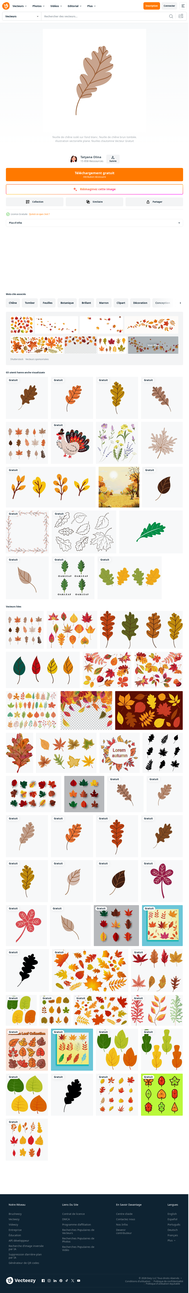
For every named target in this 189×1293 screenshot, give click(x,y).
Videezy (13, 1224)
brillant (86, 303)
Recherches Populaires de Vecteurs (77, 1231)
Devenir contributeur (121, 1231)
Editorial (73, 6)
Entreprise (14, 1230)
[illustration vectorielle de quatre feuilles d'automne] (162, 925)
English (169, 1214)
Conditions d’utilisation (135, 1281)
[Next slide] (174, 302)
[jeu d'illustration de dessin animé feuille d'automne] (162, 1095)
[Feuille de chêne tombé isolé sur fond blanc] (165, 794)
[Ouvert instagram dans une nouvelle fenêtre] (49, 1280)
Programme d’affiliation (75, 1224)
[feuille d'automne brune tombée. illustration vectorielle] (162, 487)
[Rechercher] (168, 16)
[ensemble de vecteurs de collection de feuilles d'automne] (27, 1050)
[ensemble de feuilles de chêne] (141, 630)
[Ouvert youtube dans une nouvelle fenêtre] (78, 1280)
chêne (13, 303)
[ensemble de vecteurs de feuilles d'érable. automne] (33, 794)
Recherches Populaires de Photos (77, 1240)
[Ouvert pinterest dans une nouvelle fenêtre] (60, 1280)
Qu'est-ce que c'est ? (39, 214)
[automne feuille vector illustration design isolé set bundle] (117, 1095)
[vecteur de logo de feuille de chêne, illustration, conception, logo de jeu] (73, 577)
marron (104, 303)
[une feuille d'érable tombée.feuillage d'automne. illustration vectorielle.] (162, 443)
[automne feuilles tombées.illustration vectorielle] (163, 753)
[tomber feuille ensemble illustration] (27, 1140)
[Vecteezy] (6, 6)
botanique (67, 303)
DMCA (64, 1219)
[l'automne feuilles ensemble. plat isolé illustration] (149, 710)
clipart (121, 303)
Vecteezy (13, 1219)
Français (170, 1235)
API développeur (18, 1240)
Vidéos (54, 6)
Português (171, 1224)
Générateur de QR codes (23, 1263)
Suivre (111, 161)
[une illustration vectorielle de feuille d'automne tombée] (72, 881)
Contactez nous (123, 1219)
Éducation (14, 1235)
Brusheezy (14, 1214)
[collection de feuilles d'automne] (84, 531)
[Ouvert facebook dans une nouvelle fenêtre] (43, 1280)
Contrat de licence (72, 1214)
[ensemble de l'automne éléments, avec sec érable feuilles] (157, 970)
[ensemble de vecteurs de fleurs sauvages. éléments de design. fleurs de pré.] (117, 443)
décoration (140, 303)
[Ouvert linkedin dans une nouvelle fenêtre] (55, 1280)
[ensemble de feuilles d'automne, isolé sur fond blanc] (129, 577)
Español (170, 1219)
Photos (37, 6)
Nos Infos (120, 1224)
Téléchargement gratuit (93, 174)
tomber (30, 303)
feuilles (47, 303)
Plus (90, 6)
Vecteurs (18, 6)
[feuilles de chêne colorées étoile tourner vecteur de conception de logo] (151, 531)
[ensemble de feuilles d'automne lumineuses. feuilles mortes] (43, 670)
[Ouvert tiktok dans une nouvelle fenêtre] (66, 1280)
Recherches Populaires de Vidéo (77, 1248)
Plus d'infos (15, 222)
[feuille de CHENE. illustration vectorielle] (27, 398)
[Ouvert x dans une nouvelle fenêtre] (72, 1280)
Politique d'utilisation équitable (160, 1283)
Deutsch (170, 1230)
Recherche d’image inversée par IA (20, 1247)
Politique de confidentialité (165, 1281)
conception (162, 303)
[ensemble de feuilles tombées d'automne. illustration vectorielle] (27, 443)
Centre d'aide (122, 1214)
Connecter (166, 5)
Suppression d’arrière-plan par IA (24, 1256)
